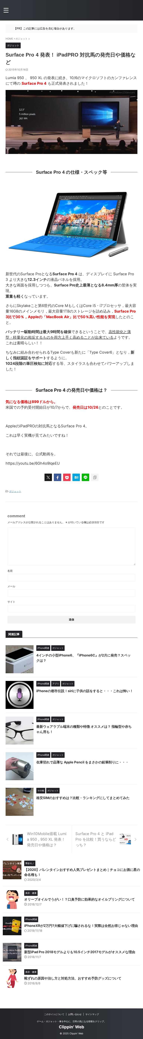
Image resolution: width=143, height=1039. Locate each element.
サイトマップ (92, 1014)
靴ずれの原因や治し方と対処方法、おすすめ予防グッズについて (72, 978)
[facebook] (57, 477)
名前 (10, 570)
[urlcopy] (94, 477)
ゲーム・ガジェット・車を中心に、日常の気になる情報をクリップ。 (71, 1021)
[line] (85, 477)
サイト (11, 601)
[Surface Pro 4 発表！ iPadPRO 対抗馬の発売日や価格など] (76, 477)
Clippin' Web (71, 1026)
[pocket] (67, 477)
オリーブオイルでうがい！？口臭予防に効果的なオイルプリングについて (79, 899)
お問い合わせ (75, 1014)
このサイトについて (54, 1014)
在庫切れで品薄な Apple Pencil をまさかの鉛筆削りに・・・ (82, 762)
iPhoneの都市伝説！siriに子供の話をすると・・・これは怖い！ (84, 691)
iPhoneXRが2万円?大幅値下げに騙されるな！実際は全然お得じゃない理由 (81, 926)
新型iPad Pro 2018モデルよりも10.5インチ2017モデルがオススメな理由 (79, 952)
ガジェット (15, 491)
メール (11, 586)
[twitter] (48, 477)
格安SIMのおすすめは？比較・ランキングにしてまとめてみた (83, 798)
